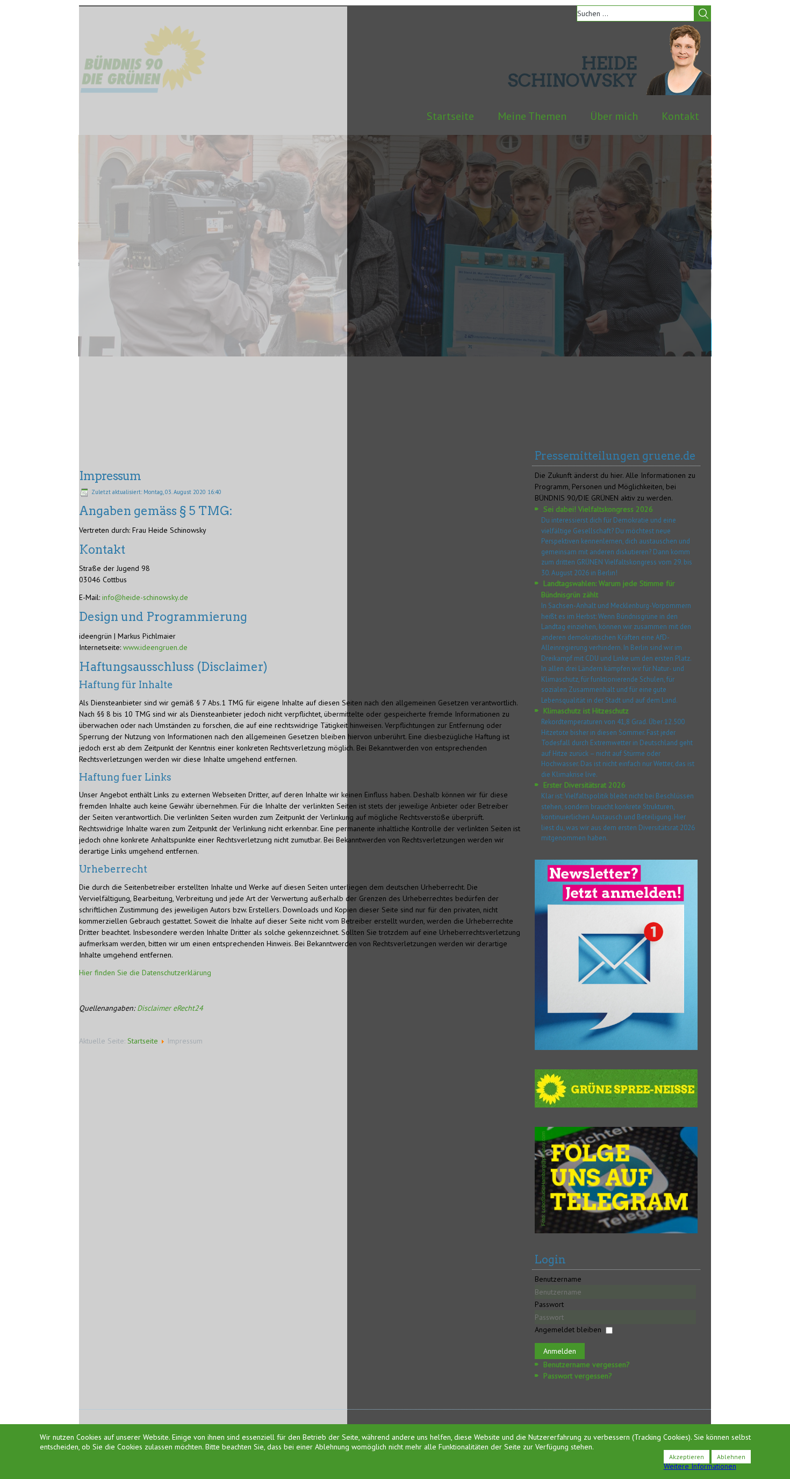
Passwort (549, 1304)
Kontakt (680, 116)
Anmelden (559, 1351)
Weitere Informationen (700, 1466)
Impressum (110, 476)
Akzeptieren (686, 1457)
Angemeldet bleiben (568, 1329)
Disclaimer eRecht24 (170, 1008)
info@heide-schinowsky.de (145, 597)
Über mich (614, 116)
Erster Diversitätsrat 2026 (584, 785)
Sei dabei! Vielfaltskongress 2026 (598, 509)
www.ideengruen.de (155, 647)
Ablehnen (731, 1457)
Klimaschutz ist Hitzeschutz (586, 711)
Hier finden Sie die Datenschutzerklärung (145, 972)
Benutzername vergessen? (586, 1364)
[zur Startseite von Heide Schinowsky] (678, 92)
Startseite (450, 116)
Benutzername (558, 1279)
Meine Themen (532, 116)
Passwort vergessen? (577, 1376)
